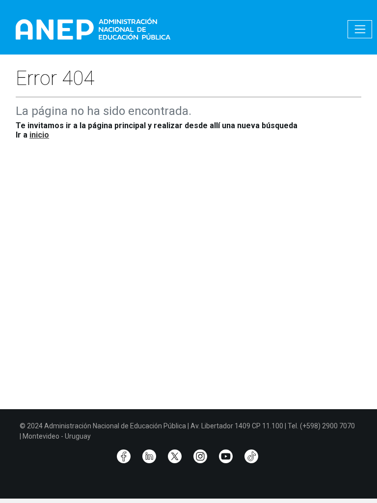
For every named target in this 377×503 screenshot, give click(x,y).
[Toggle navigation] (360, 29)
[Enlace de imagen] (92, 28)
